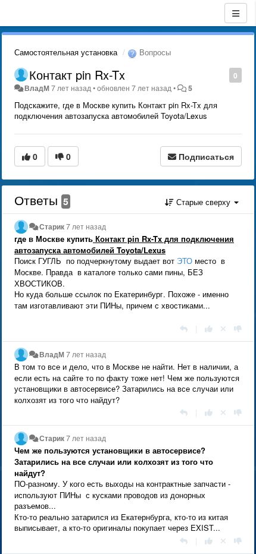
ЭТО (184, 260)
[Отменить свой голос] (223, 328)
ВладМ (36, 88)
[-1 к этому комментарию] (238, 328)
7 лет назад (86, 226)
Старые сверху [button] (203, 201)
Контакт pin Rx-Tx (77, 74)
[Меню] (235, 13)
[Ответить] (184, 328)
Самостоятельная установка (65, 52)
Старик (51, 226)
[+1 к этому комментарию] (209, 328)
